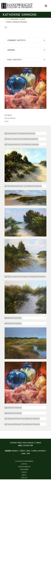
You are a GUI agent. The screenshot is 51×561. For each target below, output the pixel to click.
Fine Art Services (24, 467)
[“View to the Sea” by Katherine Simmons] (25, 138)
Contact (24, 478)
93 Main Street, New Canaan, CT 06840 (25, 442)
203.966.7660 (28, 445)
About (24, 475)
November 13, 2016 (18, 19)
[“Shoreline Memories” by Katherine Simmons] (25, 186)
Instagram (24, 469)
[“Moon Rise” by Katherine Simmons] (25, 343)
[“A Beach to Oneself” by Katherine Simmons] (25, 198)
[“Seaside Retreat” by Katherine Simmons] (25, 144)
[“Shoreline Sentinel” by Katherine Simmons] (25, 255)
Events (24, 472)
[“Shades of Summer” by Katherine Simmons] (25, 165)
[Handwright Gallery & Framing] (16, 6)
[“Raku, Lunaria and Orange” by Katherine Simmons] (25, 276)
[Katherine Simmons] (25, 297)
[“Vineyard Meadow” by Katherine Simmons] (25, 424)
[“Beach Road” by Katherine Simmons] (25, 133)
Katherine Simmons (19, 22)
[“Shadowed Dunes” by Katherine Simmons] (25, 418)
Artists (9, 22)
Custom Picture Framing (24, 461)
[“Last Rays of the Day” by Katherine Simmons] (25, 222)
